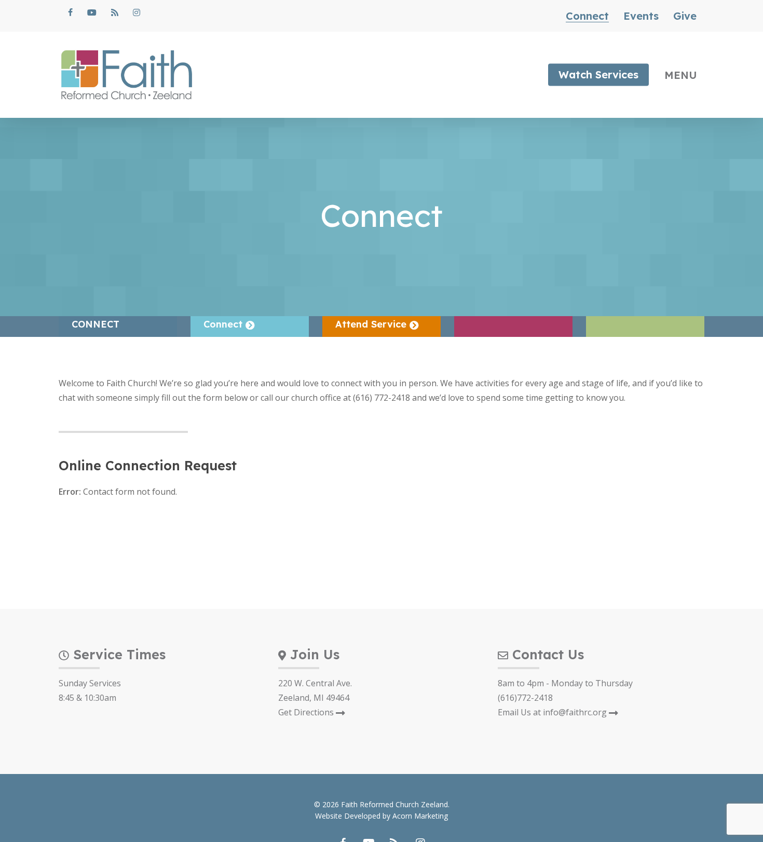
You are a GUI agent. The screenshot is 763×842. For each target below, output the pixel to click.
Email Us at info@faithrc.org (553, 712)
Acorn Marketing (420, 816)
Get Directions (307, 712)
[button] (684, 75)
